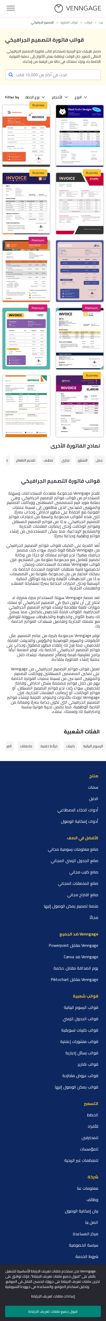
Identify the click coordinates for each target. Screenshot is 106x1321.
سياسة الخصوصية (83, 1245)
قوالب (88, 22)
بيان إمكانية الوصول (81, 1211)
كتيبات (70, 746)
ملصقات (26, 746)
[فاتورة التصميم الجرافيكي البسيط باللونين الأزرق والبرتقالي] (26, 203)
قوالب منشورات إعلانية (79, 1041)
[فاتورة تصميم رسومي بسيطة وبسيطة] (79, 338)
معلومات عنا (87, 1188)
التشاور (82, 460)
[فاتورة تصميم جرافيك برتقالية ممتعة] (26, 271)
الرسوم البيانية (93, 746)
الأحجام (57, 97)
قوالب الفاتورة (69, 22)
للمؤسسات (89, 1149)
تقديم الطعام (25, 460)
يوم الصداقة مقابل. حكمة (76, 968)
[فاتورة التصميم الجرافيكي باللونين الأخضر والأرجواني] (26, 338)
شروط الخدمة (86, 1256)
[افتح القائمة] (10, 8)
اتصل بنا (91, 1222)
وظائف (92, 1199)
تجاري (65, 460)
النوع (78, 97)
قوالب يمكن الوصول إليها (76, 1087)
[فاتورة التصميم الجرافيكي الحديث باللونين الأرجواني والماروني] (79, 406)
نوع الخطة (32, 97)
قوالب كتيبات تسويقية (79, 1030)
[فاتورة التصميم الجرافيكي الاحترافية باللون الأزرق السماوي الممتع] (79, 135)
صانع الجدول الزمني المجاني (74, 860)
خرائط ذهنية (49, 746)
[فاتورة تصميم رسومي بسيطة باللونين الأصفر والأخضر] (26, 406)
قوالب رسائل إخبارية (81, 1053)
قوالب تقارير (88, 1064)
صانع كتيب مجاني (83, 872)
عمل (99, 460)
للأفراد (92, 1126)
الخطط (92, 1115)
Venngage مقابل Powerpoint (73, 945)
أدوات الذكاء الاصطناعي (77, 810)
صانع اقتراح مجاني (82, 894)
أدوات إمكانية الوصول (79, 821)
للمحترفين (90, 1137)
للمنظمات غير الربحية (81, 1160)
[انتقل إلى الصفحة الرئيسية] (78, 8)
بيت (101, 22)
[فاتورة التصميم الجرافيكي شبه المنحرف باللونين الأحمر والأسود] (79, 203)
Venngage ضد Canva (81, 957)
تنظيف (48, 460)
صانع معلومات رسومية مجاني (73, 849)
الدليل (93, 798)
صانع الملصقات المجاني (78, 883)
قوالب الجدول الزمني (80, 1019)
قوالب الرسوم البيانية (81, 1007)
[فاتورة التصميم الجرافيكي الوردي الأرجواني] (79, 271)
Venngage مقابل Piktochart (74, 979)
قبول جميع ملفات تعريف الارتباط (53, 1311)
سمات (93, 787)
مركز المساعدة (85, 1234)
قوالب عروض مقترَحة (80, 1075)
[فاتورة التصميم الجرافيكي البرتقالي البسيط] (26, 135)
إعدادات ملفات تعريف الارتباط (53, 1296)
